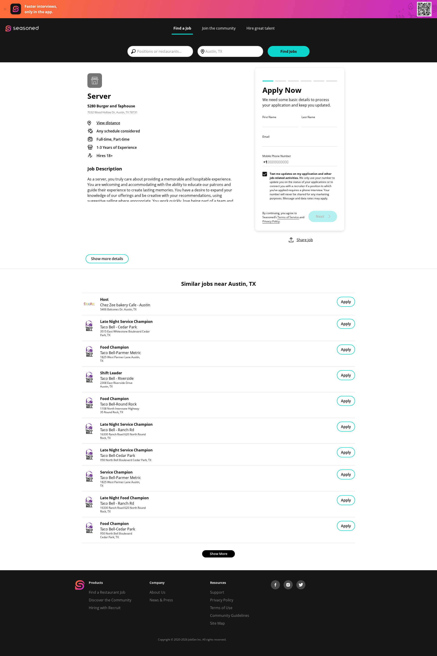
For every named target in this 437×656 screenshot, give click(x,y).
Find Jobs (288, 51)
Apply (346, 301)
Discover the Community (110, 600)
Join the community (219, 28)
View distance (108, 122)
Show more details (107, 258)
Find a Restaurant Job (107, 592)
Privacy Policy (270, 221)
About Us (157, 592)
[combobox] (160, 51)
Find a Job (182, 28)
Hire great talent (260, 28)
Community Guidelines (229, 615)
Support (217, 592)
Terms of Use (221, 607)
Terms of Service (288, 217)
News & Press (161, 600)
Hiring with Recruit (105, 607)
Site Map (217, 623)
